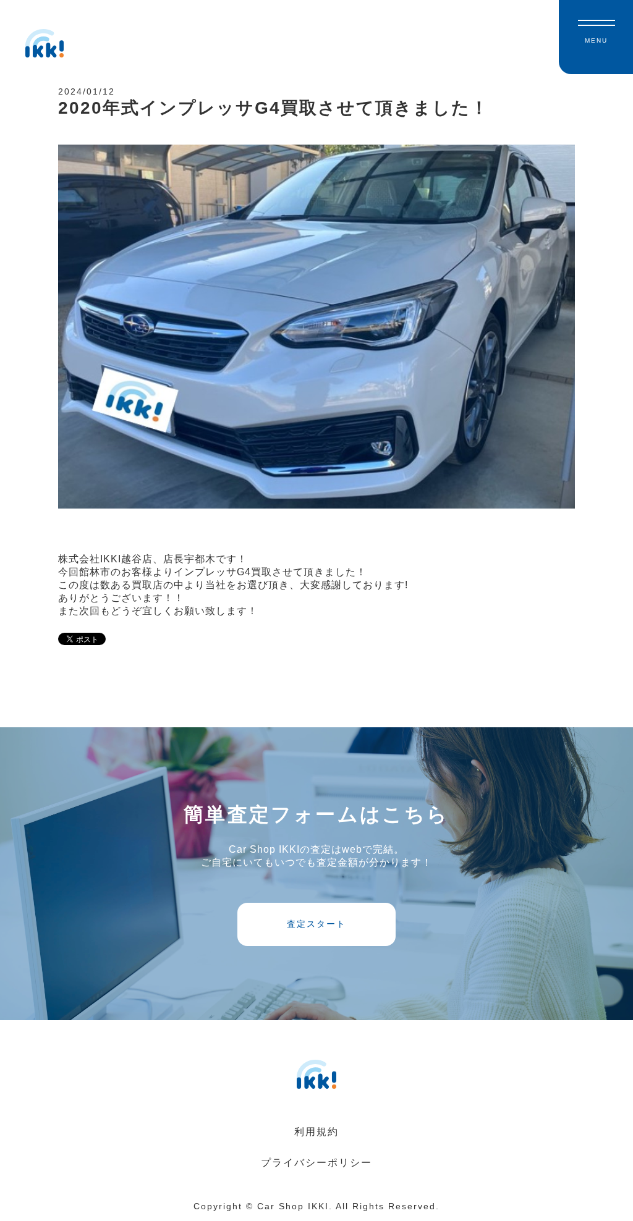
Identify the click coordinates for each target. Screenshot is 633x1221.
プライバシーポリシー (316, 1162)
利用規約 (316, 1131)
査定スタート (316, 924)
